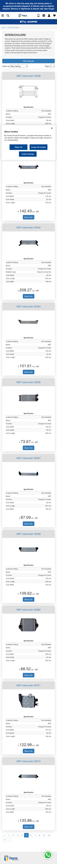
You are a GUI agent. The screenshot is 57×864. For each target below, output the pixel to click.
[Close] (52, 128)
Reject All (18, 147)
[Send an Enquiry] (43, 15)
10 (49, 835)
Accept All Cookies (38, 147)
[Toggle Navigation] (2, 15)
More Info (29, 217)
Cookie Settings (28, 154)
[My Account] (49, 15)
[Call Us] (38, 15)
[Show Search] (8, 15)
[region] (28, 142)
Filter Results (28, 61)
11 (5, 839)
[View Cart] (54, 15)
